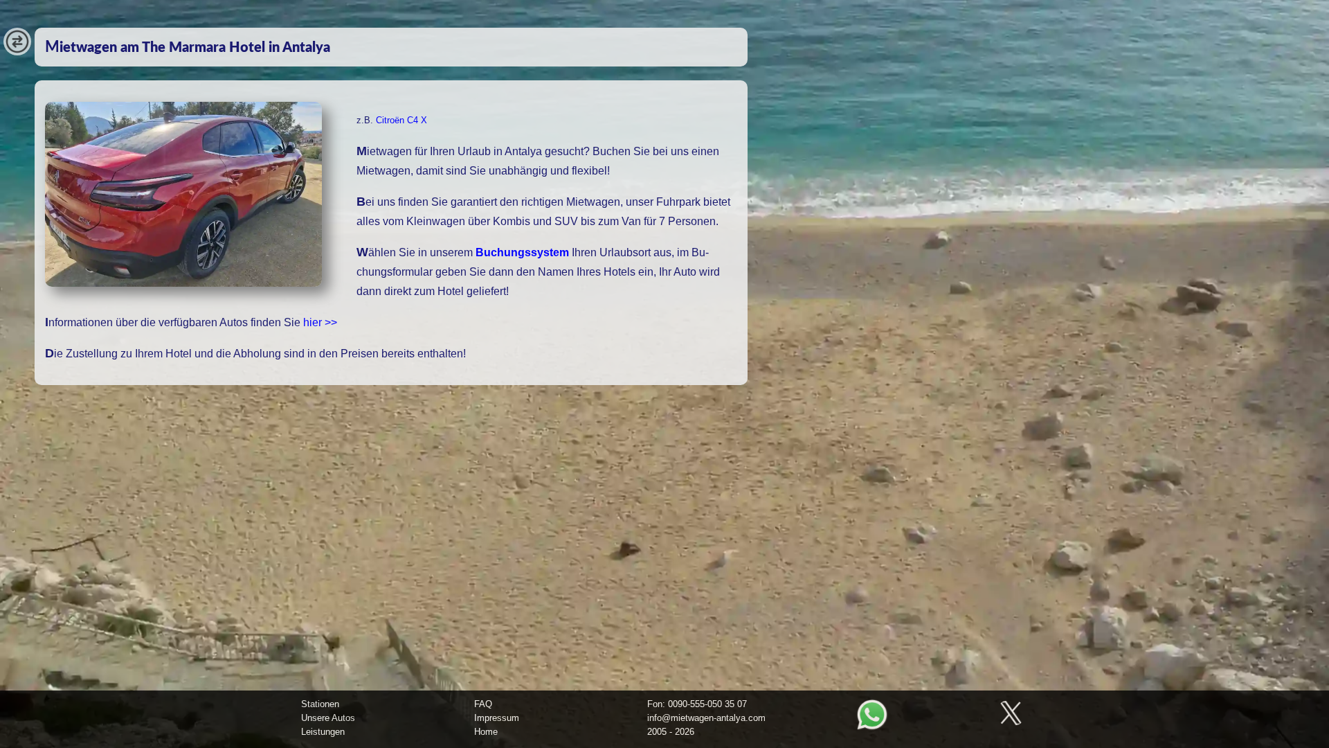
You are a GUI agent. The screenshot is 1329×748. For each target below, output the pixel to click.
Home (486, 732)
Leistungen (323, 732)
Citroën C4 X (401, 120)
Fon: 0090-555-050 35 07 (697, 704)
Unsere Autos (328, 718)
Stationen (320, 704)
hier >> (320, 322)
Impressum (496, 718)
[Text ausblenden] (17, 51)
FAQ (483, 704)
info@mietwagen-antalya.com (706, 718)
